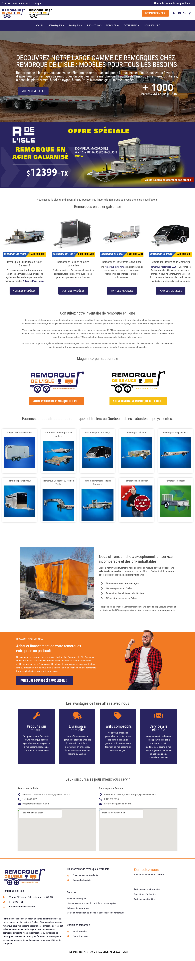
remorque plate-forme (115, 267)
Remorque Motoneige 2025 (163, 267)
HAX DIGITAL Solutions (100, 952)
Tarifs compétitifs (118, 726)
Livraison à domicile (77, 728)
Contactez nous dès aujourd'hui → (174, 3)
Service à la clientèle (158, 728)
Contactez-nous (146, 869)
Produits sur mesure (36, 728)
